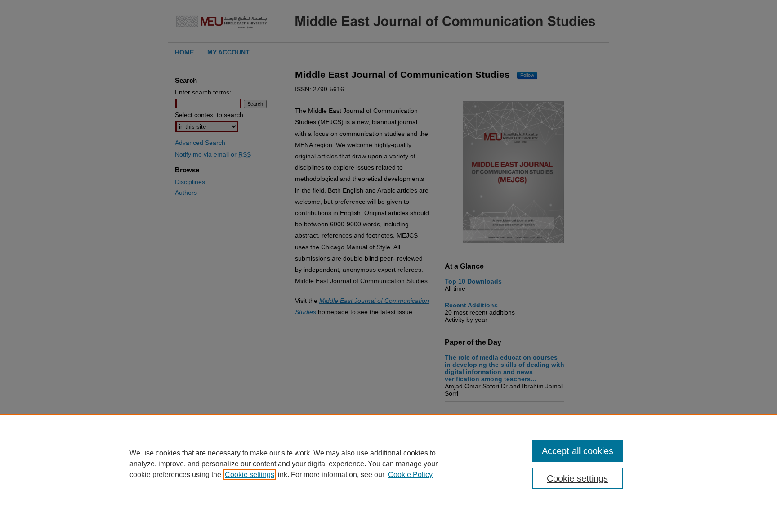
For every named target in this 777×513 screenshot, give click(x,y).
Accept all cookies (577, 451)
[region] (388, 463)
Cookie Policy (410, 474)
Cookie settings (249, 474)
